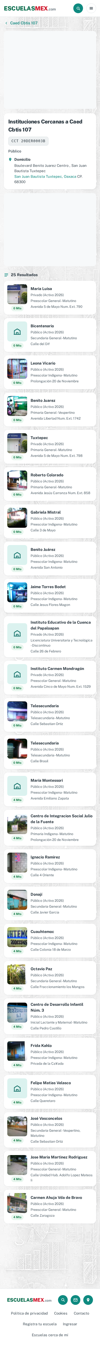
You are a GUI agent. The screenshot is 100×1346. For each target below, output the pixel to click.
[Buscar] (78, 8)
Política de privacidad (29, 1313)
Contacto (81, 1313)
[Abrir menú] (91, 8)
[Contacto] (75, 1300)
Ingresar (70, 1324)
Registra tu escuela (40, 1324)
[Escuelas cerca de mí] (88, 1300)
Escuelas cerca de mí (50, 1335)
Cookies (60, 1313)
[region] (50, 70)
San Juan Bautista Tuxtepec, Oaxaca (45, 176)
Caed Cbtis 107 (24, 23)
